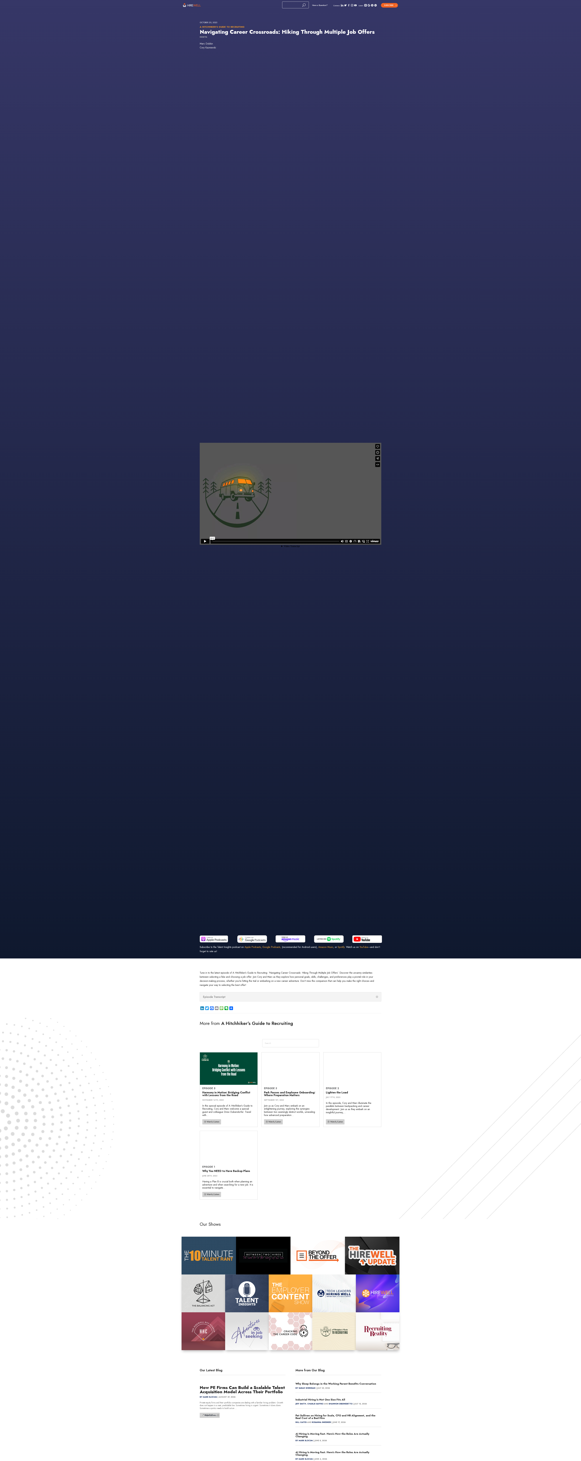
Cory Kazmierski (208, 47)
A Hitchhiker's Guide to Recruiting (222, 27)
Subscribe (389, 5)
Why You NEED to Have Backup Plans (226, 1171)
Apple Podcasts (253, 947)
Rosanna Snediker (321, 1422)
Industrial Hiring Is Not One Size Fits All (320, 1399)
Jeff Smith (300, 1403)
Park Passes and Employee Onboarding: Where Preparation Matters (289, 1094)
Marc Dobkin (206, 43)
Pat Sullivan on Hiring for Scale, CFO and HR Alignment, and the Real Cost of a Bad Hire (335, 1417)
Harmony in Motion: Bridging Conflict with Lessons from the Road (226, 1094)
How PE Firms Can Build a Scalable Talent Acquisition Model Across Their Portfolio (242, 1389)
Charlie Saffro (315, 1403)
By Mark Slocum (208, 1397)
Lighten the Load (337, 1092)
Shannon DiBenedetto (340, 1403)
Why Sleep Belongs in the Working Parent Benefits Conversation (335, 1384)
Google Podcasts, (271, 947)
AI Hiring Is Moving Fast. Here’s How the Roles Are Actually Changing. (332, 1435)
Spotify (341, 947)
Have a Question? (320, 5)
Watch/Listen (213, 1121)
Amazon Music (325, 947)
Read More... (211, 1415)
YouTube (363, 947)
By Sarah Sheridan (305, 1388)
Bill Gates (301, 1422)
